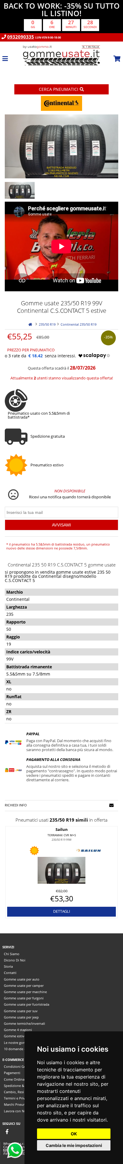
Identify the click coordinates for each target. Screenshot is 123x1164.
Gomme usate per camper (24, 985)
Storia (8, 966)
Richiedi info (16, 805)
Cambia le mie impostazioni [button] (74, 1145)
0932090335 (20, 37)
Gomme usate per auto (21, 979)
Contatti (10, 972)
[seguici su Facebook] (6, 1131)
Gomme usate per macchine (25, 992)
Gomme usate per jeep (21, 1017)
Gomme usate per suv (21, 1011)
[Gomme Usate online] (61, 70)
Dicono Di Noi (14, 960)
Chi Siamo (11, 954)
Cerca (58, 89)
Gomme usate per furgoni (24, 998)
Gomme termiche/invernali (24, 1023)
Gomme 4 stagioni (18, 1029)
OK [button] (74, 1133)
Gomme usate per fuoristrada (26, 1004)
